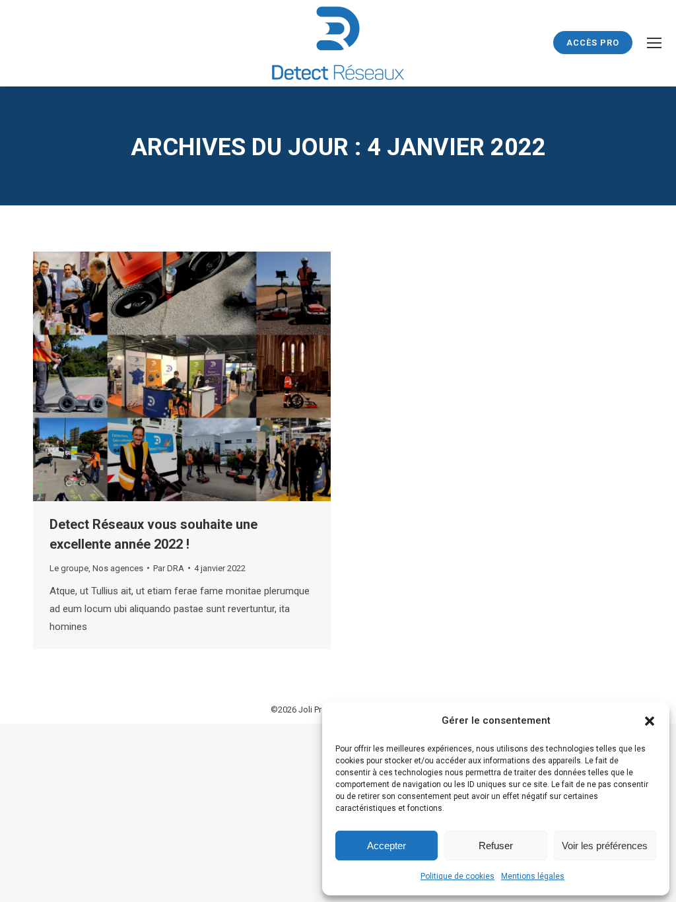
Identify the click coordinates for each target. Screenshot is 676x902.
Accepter (386, 845)
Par (168, 568)
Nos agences (117, 568)
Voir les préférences (605, 845)
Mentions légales (532, 876)
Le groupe (69, 568)
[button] (649, 721)
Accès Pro (592, 43)
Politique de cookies (457, 876)
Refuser (496, 845)
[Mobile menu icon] (654, 43)
